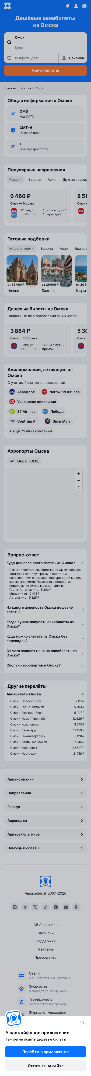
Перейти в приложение (45, 1051)
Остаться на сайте (45, 1065)
